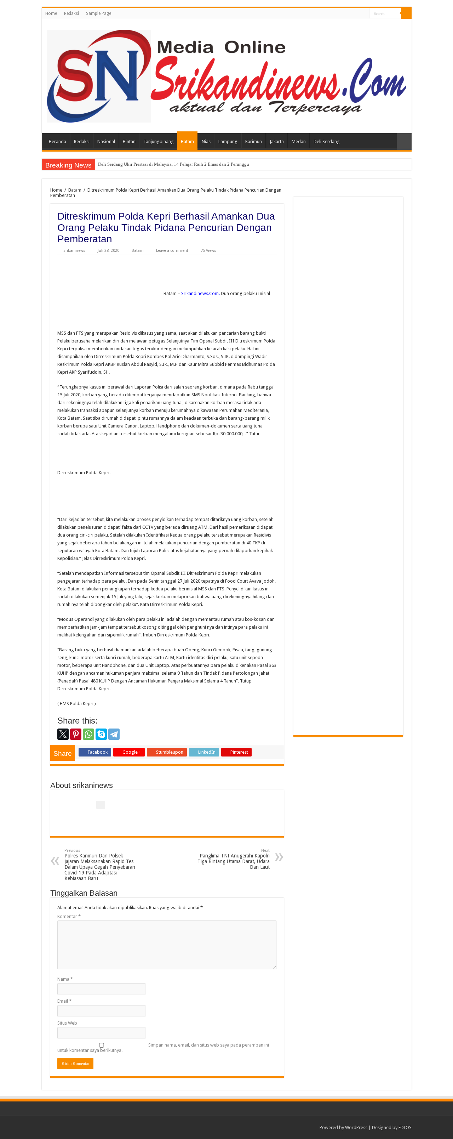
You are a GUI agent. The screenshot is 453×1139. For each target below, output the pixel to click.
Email (64, 1001)
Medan (299, 141)
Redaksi (71, 13)
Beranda (57, 141)
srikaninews (74, 250)
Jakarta (277, 141)
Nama (65, 979)
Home (51, 13)
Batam (187, 141)
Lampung (227, 141)
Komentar (69, 916)
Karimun (253, 141)
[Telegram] (114, 734)
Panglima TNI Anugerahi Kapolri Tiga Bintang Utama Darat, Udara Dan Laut (233, 859)
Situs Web (67, 1023)
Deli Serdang (327, 141)
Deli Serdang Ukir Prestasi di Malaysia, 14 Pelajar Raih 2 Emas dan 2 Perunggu (173, 164)
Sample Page (98, 13)
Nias (206, 141)
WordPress (356, 1127)
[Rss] (364, 14)
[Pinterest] (75, 734)
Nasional (106, 141)
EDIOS (405, 1127)
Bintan (129, 141)
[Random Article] (404, 141)
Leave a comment (172, 250)
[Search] (406, 13)
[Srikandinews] (226, 74)
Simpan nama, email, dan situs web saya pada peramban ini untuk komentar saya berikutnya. (163, 1047)
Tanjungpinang (158, 141)
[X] (63, 734)
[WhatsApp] (88, 734)
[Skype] (101, 734)
